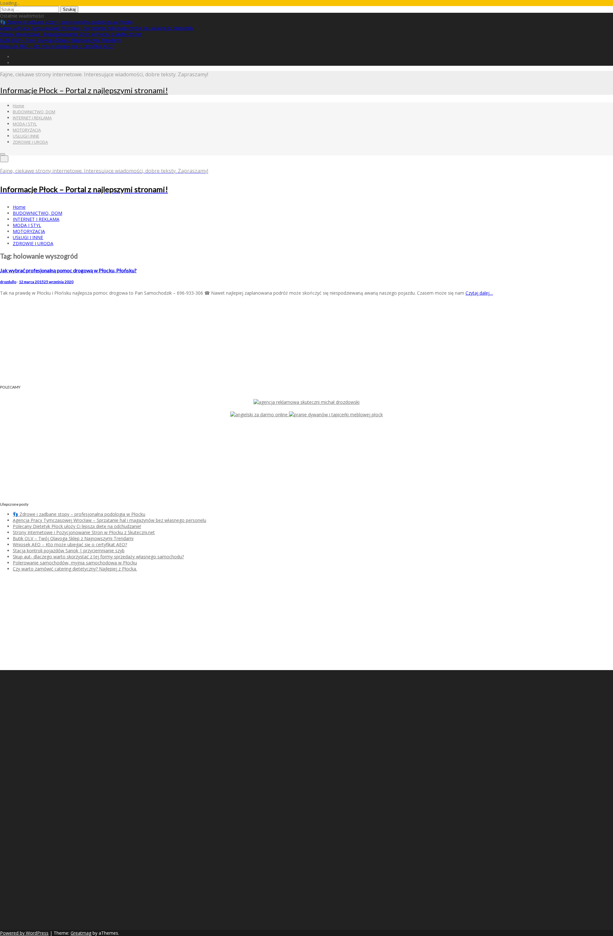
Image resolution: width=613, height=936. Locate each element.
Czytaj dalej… (479, 293)
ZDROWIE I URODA (30, 142)
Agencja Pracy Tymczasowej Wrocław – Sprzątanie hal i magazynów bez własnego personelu (96, 28)
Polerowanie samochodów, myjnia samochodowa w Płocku (75, 563)
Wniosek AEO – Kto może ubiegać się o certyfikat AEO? (57, 46)
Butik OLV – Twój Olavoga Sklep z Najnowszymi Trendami (60, 40)
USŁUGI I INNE (26, 136)
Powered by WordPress (24, 933)
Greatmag (81, 933)
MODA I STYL (25, 124)
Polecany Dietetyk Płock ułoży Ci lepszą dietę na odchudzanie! (77, 526)
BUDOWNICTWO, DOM (34, 112)
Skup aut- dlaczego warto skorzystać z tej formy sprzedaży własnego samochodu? (98, 557)
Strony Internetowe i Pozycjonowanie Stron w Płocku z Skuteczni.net (71, 34)
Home (18, 106)
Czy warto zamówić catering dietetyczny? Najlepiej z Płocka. (75, 569)
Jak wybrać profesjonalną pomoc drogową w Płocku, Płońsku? (68, 270)
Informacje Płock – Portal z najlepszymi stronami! (84, 90)
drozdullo (8, 282)
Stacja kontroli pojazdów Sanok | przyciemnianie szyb (69, 550)
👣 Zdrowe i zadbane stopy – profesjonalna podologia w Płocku (66, 22)
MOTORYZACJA (27, 130)
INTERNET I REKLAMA (32, 118)
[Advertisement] (40, 340)
